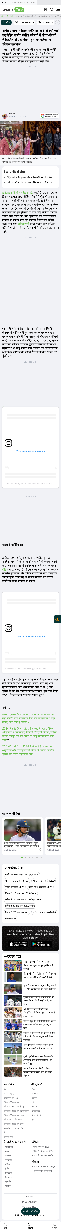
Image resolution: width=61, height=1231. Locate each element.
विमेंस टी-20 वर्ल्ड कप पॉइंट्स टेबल (16, 1111)
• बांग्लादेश (7, 1155)
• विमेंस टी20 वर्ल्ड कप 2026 (43, 1151)
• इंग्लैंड (6, 1168)
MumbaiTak (31, 2)
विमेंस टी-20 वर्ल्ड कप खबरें (13, 1124)
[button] (22, 836)
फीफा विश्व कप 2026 (12, 1098)
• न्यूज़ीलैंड (7, 1181)
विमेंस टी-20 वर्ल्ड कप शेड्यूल (14, 1106)
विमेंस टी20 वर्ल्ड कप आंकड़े (14, 1115)
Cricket (10, 16)
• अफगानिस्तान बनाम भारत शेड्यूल (42, 1171)
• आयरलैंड (7, 1186)
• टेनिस (33, 1102)
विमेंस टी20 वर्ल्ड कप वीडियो (14, 1119)
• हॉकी (32, 1119)
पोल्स (5, 1132)
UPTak (22, 2)
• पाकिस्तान (8, 1164)
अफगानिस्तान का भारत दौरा (13, 1128)
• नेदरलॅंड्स (8, 1160)
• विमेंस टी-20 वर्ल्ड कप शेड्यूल (43, 1166)
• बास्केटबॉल (35, 1111)
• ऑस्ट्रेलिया (8, 1147)
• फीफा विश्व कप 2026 (40, 1147)
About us (29, 1196)
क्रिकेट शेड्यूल (9, 1093)
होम (2, 16)
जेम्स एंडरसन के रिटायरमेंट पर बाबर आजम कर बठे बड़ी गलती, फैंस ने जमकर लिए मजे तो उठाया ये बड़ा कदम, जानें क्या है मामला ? (28, 718)
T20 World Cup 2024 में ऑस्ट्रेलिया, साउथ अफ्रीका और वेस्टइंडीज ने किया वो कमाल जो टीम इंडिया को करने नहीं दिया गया (28, 750)
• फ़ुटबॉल (33, 1098)
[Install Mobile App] (45, 9)
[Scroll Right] (57, 22)
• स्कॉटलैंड (8, 1173)
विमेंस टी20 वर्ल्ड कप (11, 1102)
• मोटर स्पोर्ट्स (35, 1115)
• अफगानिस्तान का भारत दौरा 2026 (42, 1155)
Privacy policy (29, 1202)
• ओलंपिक (34, 1093)
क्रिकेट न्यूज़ (8, 1137)
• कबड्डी (33, 1106)
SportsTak (6, 2)
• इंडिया (6, 1151)
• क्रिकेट (33, 1089)
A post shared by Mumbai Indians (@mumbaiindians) (29, 483)
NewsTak (15, 2)
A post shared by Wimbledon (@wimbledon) (25, 669)
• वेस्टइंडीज (8, 1177)
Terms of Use (29, 1207)
